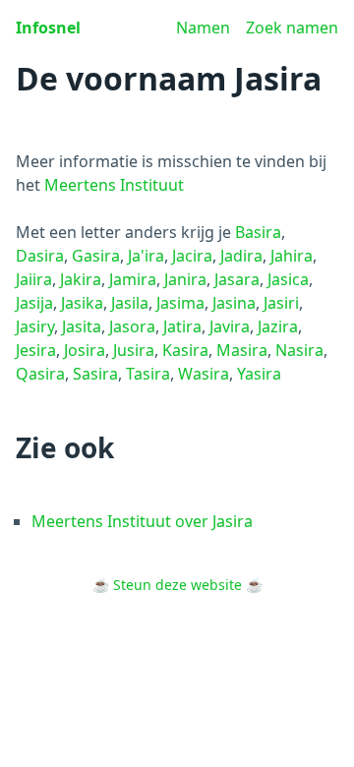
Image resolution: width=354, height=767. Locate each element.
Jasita (81, 326)
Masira (241, 350)
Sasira (95, 373)
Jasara (237, 279)
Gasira (96, 255)
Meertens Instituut (114, 185)
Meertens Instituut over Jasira (142, 521)
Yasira (259, 373)
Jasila (129, 303)
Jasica (288, 279)
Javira (229, 326)
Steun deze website (177, 584)
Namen (203, 27)
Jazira (278, 326)
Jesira (36, 350)
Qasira (40, 373)
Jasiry (35, 326)
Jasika (82, 303)
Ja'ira (146, 255)
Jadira (241, 255)
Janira (185, 279)
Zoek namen (292, 27)
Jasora (132, 326)
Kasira (185, 350)
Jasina (234, 303)
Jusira (133, 350)
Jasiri (281, 303)
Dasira (40, 255)
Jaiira (34, 279)
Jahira (291, 255)
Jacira (192, 255)
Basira (258, 232)
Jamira (132, 279)
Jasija (34, 303)
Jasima (180, 303)
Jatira (182, 326)
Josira (84, 350)
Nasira (299, 350)
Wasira (203, 373)
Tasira (148, 373)
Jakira (80, 279)
